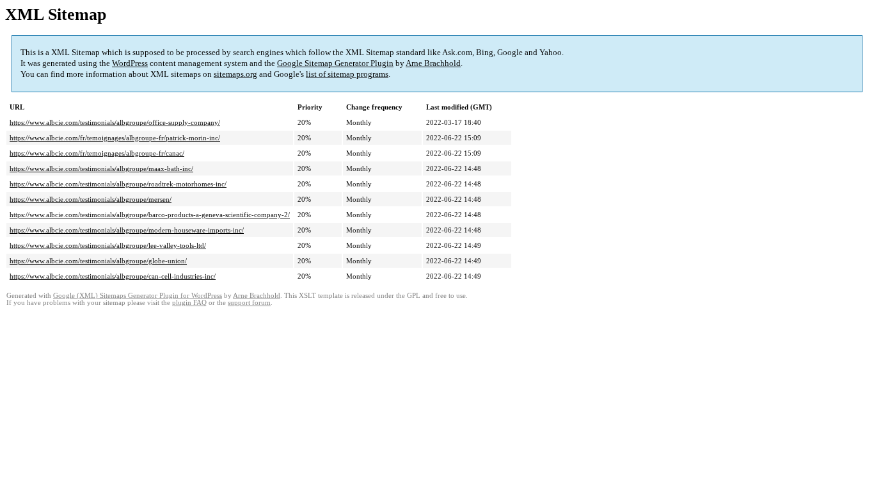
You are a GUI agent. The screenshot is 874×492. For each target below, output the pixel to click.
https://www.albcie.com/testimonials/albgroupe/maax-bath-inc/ (101, 168)
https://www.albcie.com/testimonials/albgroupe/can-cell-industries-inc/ (113, 276)
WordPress (130, 63)
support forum (249, 302)
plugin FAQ (189, 302)
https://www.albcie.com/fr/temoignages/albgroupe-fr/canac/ (97, 153)
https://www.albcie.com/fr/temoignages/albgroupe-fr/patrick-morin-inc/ (115, 138)
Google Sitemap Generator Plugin (335, 63)
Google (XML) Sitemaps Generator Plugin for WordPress (137, 295)
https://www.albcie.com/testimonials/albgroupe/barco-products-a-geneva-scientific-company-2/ (150, 214)
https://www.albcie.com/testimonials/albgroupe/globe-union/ (98, 261)
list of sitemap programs (347, 74)
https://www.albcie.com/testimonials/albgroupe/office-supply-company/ (115, 122)
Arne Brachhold (433, 63)
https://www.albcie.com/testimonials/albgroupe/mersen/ (90, 199)
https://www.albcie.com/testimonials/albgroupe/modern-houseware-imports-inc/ (127, 230)
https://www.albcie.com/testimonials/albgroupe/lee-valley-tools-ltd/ (108, 245)
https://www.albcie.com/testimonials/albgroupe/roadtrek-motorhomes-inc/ (118, 184)
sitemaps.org (235, 74)
